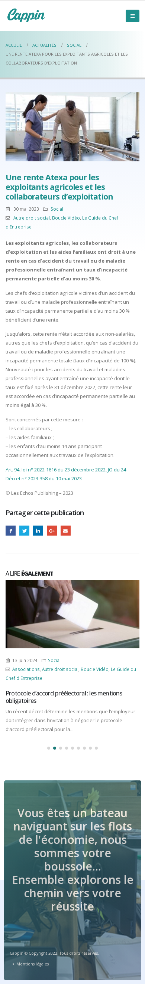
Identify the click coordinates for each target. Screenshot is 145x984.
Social (57, 209)
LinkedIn (38, 531)
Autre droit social (31, 218)
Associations (26, 669)
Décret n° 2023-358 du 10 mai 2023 (44, 478)
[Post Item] (72, 614)
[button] (49, 748)
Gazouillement (24, 531)
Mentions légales (32, 964)
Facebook (11, 531)
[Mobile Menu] (132, 16)
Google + (52, 531)
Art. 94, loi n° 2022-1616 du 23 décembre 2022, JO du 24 (66, 469)
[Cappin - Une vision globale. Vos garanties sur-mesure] (26, 15)
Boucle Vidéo (66, 218)
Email (66, 531)
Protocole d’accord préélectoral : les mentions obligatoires (64, 697)
